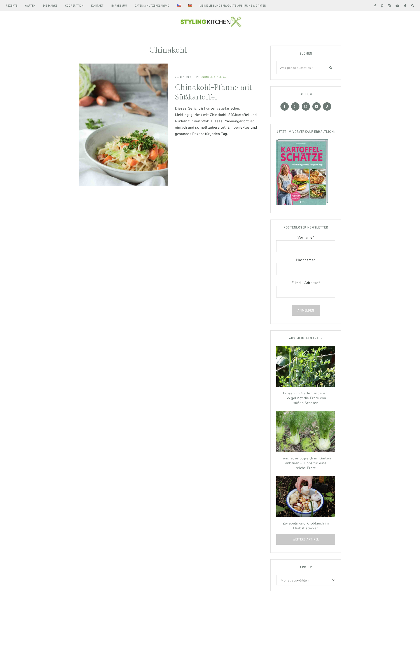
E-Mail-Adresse (306, 282)
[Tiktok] (327, 106)
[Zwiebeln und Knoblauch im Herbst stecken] (305, 497)
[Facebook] (284, 106)
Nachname (305, 260)
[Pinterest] (295, 106)
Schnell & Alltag (214, 76)
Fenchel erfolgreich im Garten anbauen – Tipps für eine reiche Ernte (306, 463)
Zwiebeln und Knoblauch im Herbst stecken (306, 526)
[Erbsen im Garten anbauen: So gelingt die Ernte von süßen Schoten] (305, 367)
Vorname (306, 237)
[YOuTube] (316, 106)
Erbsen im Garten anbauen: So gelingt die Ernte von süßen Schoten (306, 398)
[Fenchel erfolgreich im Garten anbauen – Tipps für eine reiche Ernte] (305, 432)
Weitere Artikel (306, 539)
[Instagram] (306, 106)
